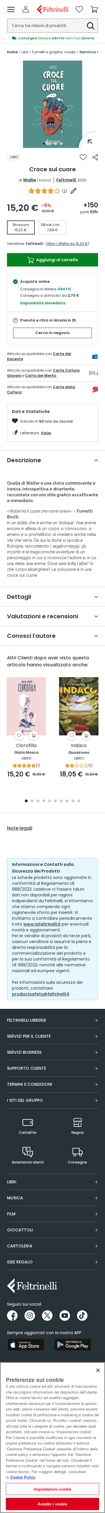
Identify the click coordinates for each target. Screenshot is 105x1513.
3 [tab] (55, 143)
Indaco (79, 746)
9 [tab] (73, 801)
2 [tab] (49, 143)
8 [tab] (67, 801)
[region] (52, 1437)
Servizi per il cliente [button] (29, 1036)
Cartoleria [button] (19, 1246)
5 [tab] (49, 801)
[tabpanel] (52, 104)
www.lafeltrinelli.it (42, 924)
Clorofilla (26, 746)
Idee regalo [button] (20, 1262)
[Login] (25, 9)
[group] (52, 38)
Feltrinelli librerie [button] (26, 1020)
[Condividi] (95, 157)
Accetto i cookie (52, 1504)
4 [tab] (61, 143)
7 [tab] (61, 801)
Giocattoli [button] (20, 1230)
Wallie (29, 180)
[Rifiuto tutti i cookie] (98, 1370)
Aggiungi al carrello (56, 260)
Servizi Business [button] (24, 1052)
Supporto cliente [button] (26, 1068)
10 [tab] (78, 801)
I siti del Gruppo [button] (25, 1100)
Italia (46, 432)
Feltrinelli (66, 180)
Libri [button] (11, 1182)
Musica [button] (15, 1198)
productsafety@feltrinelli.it (40, 994)
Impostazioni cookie (52, 1489)
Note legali (19, 828)
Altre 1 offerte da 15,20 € (67, 243)
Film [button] (11, 1214)
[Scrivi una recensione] (73, 190)
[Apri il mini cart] (94, 9)
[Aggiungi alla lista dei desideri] (83, 157)
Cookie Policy (22, 1477)
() (64, 190)
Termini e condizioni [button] (29, 1084)
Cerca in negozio (52, 333)
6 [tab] (55, 801)
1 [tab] (44, 143)
